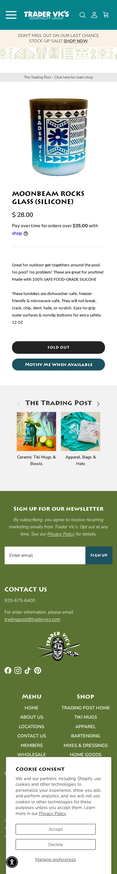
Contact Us (31, 736)
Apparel (85, 727)
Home (31, 708)
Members (32, 745)
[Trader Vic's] (46, 14)
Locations (31, 727)
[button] (12, 862)
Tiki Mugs (85, 717)
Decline (55, 844)
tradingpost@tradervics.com (32, 619)
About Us (31, 717)
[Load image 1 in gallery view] (58, 133)
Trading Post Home (86, 708)
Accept (56, 829)
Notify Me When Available (58, 364)
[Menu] (11, 14)
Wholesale (31, 755)
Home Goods (85, 755)
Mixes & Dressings (86, 745)
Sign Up (99, 555)
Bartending (85, 736)
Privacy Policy (52, 813)
